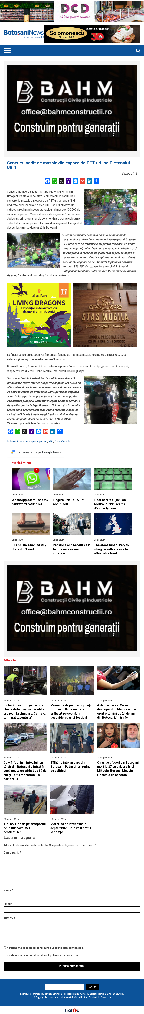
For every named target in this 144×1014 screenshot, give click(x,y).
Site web (9, 917)
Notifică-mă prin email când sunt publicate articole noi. (42, 955)
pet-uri (43, 441)
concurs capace (28, 441)
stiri (51, 441)
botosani (12, 441)
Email (8, 904)
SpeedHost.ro (80, 997)
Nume (8, 890)
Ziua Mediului (63, 441)
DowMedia (106, 997)
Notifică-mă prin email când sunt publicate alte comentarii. (45, 947)
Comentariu (12, 852)
